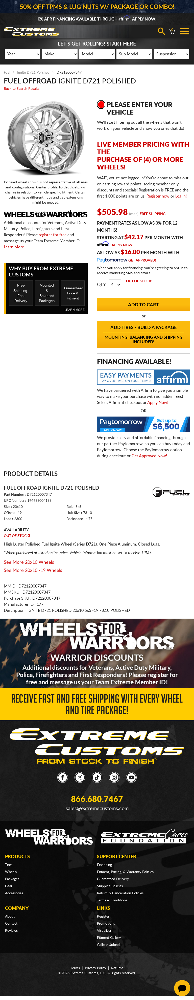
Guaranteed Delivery (113, 879)
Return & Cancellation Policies (120, 893)
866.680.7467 (97, 799)
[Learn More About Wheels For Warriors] (97, 653)
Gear (8, 886)
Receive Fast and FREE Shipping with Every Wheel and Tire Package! (97, 706)
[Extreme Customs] (97, 746)
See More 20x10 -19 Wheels (33, 570)
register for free (52, 235)
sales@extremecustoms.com (97, 808)
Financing (104, 865)
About (10, 916)
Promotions (106, 923)
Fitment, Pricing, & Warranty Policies (125, 872)
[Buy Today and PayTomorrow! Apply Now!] (143, 425)
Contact (11, 923)
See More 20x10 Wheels (29, 562)
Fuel (7, 72)
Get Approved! (142, 260)
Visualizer (104, 930)
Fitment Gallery (109, 938)
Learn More (14, 247)
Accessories (14, 893)
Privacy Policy (95, 968)
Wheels (11, 872)
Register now (158, 196)
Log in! (181, 196)
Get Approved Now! (149, 456)
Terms (75, 968)
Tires (8, 865)
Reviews (11, 930)
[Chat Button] (182, 988)
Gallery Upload (108, 945)
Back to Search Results (21, 89)
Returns (117, 968)
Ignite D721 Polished (33, 72)
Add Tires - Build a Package (144, 334)
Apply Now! (122, 245)
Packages (12, 879)
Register (103, 916)
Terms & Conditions (112, 900)
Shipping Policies (110, 886)
